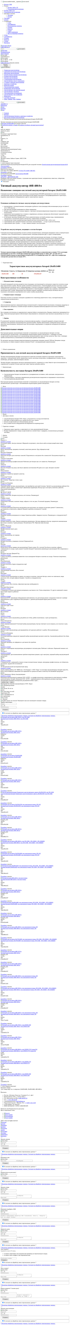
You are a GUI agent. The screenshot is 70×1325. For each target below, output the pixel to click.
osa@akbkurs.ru (20, 1101)
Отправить (5, 709)
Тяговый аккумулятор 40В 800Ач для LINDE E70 (15, 1063)
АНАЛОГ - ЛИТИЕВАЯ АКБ (9, 176)
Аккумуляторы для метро (11, 91)
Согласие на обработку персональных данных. (41, 715)
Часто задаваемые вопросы (15, 33)
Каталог (5, 65)
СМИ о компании (13, 32)
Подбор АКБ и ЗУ (13, 7)
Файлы (5, 435)
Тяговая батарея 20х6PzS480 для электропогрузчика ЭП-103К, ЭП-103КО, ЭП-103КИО (26, 904)
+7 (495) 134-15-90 (30, 1103)
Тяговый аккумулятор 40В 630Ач (10, 1002)
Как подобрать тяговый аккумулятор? (33, 125)
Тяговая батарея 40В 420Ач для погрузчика (13, 879)
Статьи (10, 30)
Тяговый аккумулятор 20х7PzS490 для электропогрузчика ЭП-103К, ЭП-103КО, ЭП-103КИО (28, 940)
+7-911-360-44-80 (12, 1099)
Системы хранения (9, 97)
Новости (10, 29)
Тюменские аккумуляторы (11, 70)
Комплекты (7, 96)
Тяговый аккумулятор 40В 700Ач (10, 1038)
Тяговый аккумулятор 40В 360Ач (10, 818)
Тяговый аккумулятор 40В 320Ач (10, 769)
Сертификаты (12, 24)
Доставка (10, 15)
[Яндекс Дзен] (8, 1118)
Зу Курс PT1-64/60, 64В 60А (27, 170)
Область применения (9, 349)
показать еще (4, 682)
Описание (6, 181)
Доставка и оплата (8, 416)
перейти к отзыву (6, 441)
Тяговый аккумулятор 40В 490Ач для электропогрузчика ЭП (18, 928)
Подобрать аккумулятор (8, 180)
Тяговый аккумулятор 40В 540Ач (10, 965)
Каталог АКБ (8, 4)
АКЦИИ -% (4, 104)
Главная (6, 113)
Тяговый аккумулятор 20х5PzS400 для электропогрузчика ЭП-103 (20, 855)
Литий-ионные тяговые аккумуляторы (15, 74)
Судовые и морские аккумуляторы (14, 82)
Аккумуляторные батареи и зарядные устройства (18, 116)
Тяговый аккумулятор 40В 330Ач (10, 781)
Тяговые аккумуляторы (11, 77)
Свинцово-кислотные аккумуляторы (14, 71)
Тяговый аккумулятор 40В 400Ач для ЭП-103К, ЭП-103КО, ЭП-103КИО (22, 842)
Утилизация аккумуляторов (16, 9)
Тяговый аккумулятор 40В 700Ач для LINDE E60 (15, 1026)
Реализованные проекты (15, 26)
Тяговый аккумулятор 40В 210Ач (10, 732)
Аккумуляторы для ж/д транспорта (14, 81)
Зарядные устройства (10, 84)
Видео (4, 414)
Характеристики (7, 262)
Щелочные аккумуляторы (11, 73)
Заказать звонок (14, 63)
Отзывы (10, 27)
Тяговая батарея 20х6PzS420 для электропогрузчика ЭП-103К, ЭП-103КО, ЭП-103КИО (26, 867)
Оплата (10, 16)
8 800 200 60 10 (5, 47)
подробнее (4, 167)
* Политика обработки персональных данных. (14, 715)
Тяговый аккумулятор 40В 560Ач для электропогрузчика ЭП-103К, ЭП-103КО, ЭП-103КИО (28, 989)
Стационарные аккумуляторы (12, 79)
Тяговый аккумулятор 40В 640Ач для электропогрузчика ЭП (18, 1014)
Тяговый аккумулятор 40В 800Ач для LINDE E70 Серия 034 (18, 1051)
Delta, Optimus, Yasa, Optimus (12, 99)
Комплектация (7, 367)
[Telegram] (8, 1116)
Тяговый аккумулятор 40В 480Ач (10, 916)
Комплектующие (9, 85)
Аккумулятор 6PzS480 (21, 173)
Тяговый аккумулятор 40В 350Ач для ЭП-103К (14, 718)
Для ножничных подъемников (13, 93)
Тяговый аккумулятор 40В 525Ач (10, 953)
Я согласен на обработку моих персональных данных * (20, 713)
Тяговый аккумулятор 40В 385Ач (10, 830)
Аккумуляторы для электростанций (14, 90)
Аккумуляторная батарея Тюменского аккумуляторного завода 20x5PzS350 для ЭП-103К (26, 793)
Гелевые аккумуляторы (11, 76)
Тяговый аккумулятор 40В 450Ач (10, 891)
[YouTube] (8, 1114)
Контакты (7, 42)
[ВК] (7, 1113)
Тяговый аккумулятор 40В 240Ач (10, 745)
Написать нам (5, 1108)
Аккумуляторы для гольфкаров (13, 94)
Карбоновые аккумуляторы (12, 88)
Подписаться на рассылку (16, 1108)
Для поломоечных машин (11, 87)
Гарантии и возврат (8, 426)
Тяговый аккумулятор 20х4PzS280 (11, 757)
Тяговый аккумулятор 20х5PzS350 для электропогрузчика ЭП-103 (20, 806)
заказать (9, 167)
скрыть (12, 682)
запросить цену (5, 131)
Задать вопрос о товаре (11, 125)
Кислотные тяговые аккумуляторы (14, 117)
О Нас (9, 23)
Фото (4, 386)
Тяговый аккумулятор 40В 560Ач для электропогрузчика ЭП (18, 977)
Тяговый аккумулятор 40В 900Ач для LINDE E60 (15, 1075)
